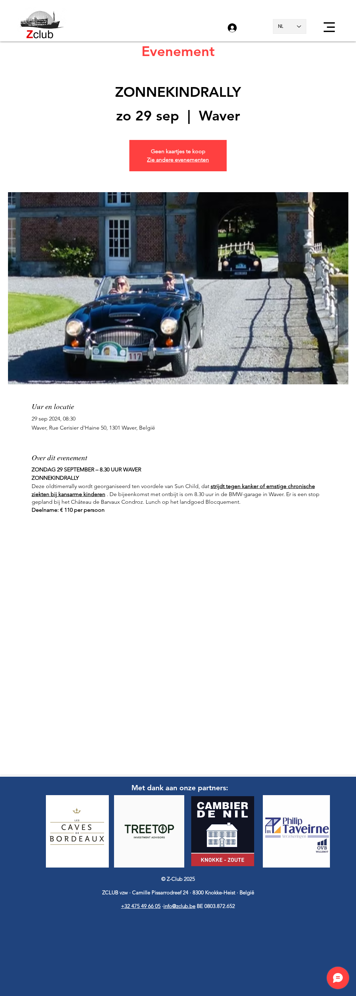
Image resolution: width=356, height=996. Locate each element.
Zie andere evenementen (178, 159)
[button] (329, 27)
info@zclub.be (179, 906)
